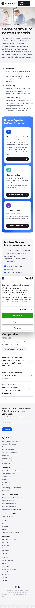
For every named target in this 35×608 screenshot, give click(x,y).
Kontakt (4, 578)
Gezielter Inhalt (7, 458)
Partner (4, 563)
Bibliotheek (5, 551)
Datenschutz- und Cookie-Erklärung (17, 599)
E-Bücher (5, 554)
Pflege (4, 524)
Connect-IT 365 (7, 517)
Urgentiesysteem (8, 501)
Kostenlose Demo (23, 3)
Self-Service (6, 482)
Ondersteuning (6, 24)
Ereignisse (5, 566)
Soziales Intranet (8, 447)
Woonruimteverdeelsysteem (12, 498)
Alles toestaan (17, 315)
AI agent (5, 479)
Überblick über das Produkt (11, 441)
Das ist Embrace (7, 561)
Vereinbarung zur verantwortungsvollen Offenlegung (14, 596)
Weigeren (17, 328)
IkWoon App (6, 491)
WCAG (27, 590)
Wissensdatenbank (8, 485)
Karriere (4, 580)
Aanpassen (16, 322)
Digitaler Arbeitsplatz (9, 444)
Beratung (5, 542)
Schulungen (6, 548)
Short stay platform (9, 503)
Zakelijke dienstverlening (10, 532)
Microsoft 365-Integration (11, 452)
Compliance (19, 590)
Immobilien (5, 527)
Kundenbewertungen (9, 569)
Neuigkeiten (6, 572)
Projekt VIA (5, 575)
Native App (6, 455)
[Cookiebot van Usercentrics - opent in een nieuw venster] (25, 278)
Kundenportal (6, 477)
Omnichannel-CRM (8, 474)
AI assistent (6, 464)
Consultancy (17, 24)
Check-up (5, 545)
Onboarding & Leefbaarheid (11, 488)
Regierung (5, 529)
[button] (15, 3)
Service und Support (9, 539)
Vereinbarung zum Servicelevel (17, 592)
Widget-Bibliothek (8, 450)
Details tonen (24, 309)
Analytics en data (8, 461)
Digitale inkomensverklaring (11, 509)
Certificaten (9, 590)
